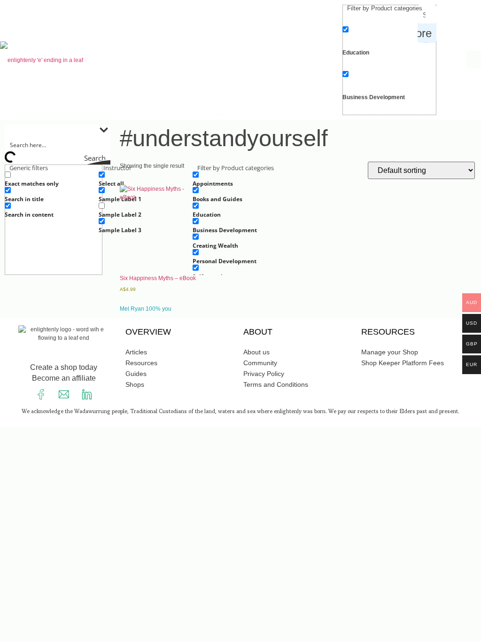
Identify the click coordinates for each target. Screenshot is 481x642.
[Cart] (449, 57)
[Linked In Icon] (87, 394)
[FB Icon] (41, 394)
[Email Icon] (64, 394)
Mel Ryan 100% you (145, 308)
